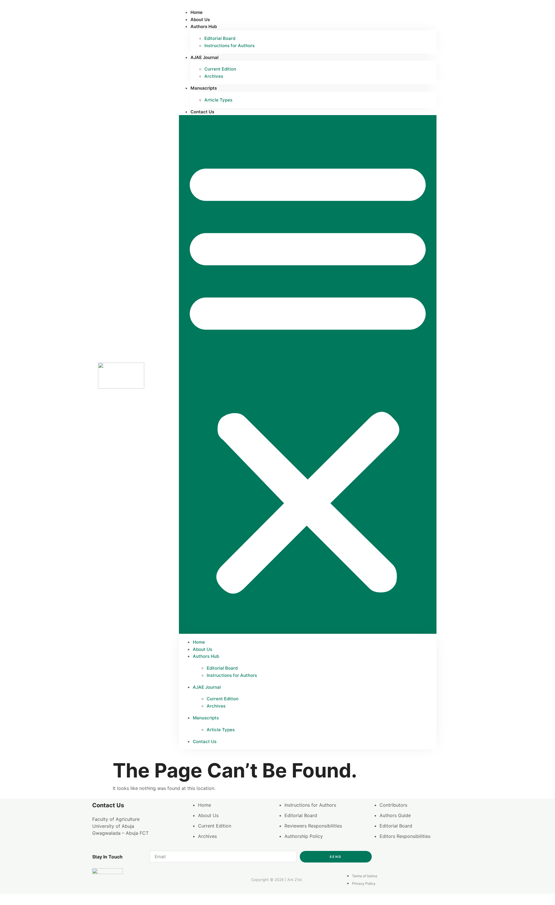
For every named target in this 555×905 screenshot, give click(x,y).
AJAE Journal (204, 57)
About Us (200, 19)
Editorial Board (219, 38)
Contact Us (202, 111)
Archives (213, 76)
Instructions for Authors (229, 45)
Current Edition (220, 69)
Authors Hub (203, 26)
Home (196, 12)
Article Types (218, 100)
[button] (307, 374)
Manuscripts (203, 88)
